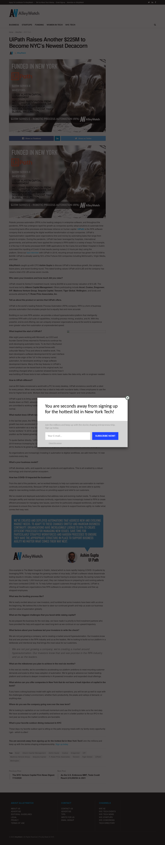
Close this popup (55, 443)
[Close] (127, 398)
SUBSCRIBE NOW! (105, 436)
